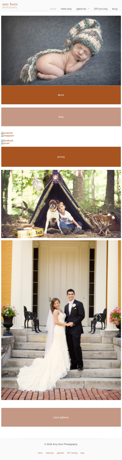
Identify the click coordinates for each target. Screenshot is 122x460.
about (61, 94)
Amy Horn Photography (15, 8)
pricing (61, 156)
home (53, 8)
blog (114, 8)
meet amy (66, 8)
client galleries (61, 417)
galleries (81, 8)
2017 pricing (100, 8)
